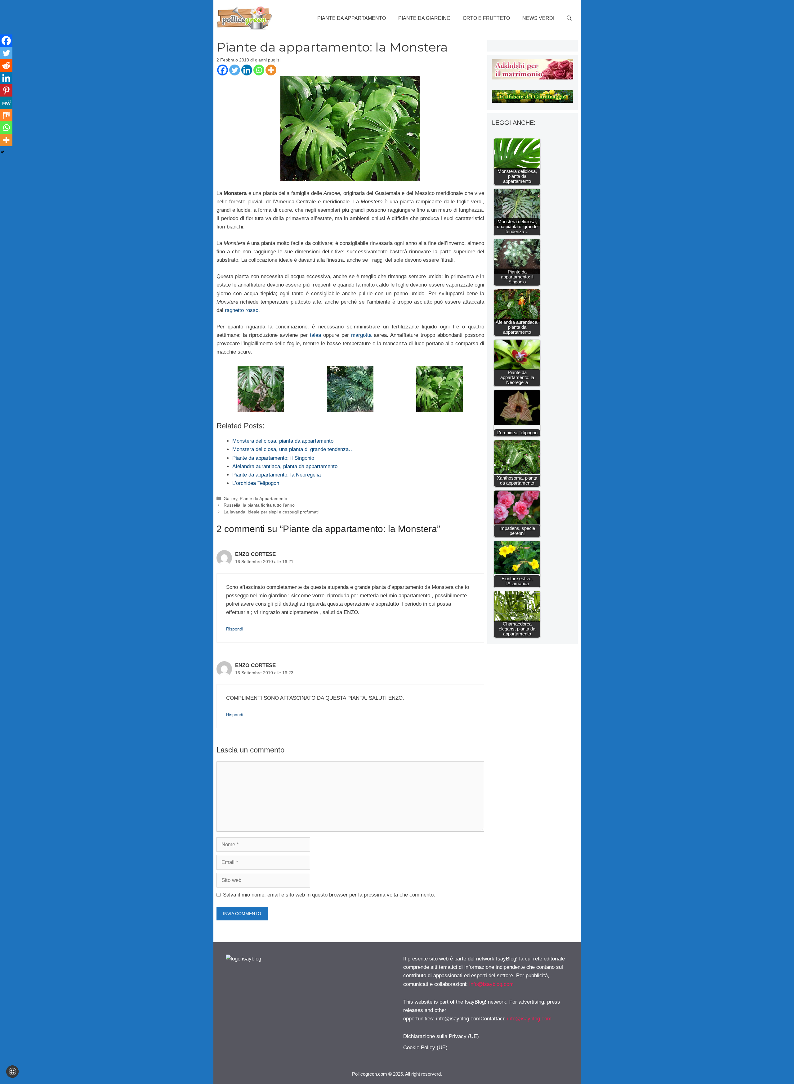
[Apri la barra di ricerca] (569, 18)
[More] (270, 70)
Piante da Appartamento (351, 18)
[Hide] (2, 152)
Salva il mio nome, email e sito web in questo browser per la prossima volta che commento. (329, 895)
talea (315, 335)
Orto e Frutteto (486, 18)
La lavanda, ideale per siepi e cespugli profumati (271, 511)
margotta (361, 335)
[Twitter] (234, 70)
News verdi (538, 18)
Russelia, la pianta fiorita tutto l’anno (259, 505)
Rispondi (234, 628)
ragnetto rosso (241, 310)
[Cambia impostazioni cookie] (12, 1071)
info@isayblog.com (491, 984)
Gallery (230, 498)
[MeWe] (6, 103)
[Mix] (6, 115)
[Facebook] (222, 70)
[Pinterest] (6, 90)
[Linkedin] (246, 70)
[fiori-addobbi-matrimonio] (532, 78)
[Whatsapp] (258, 70)
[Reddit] (6, 65)
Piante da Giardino (424, 18)
